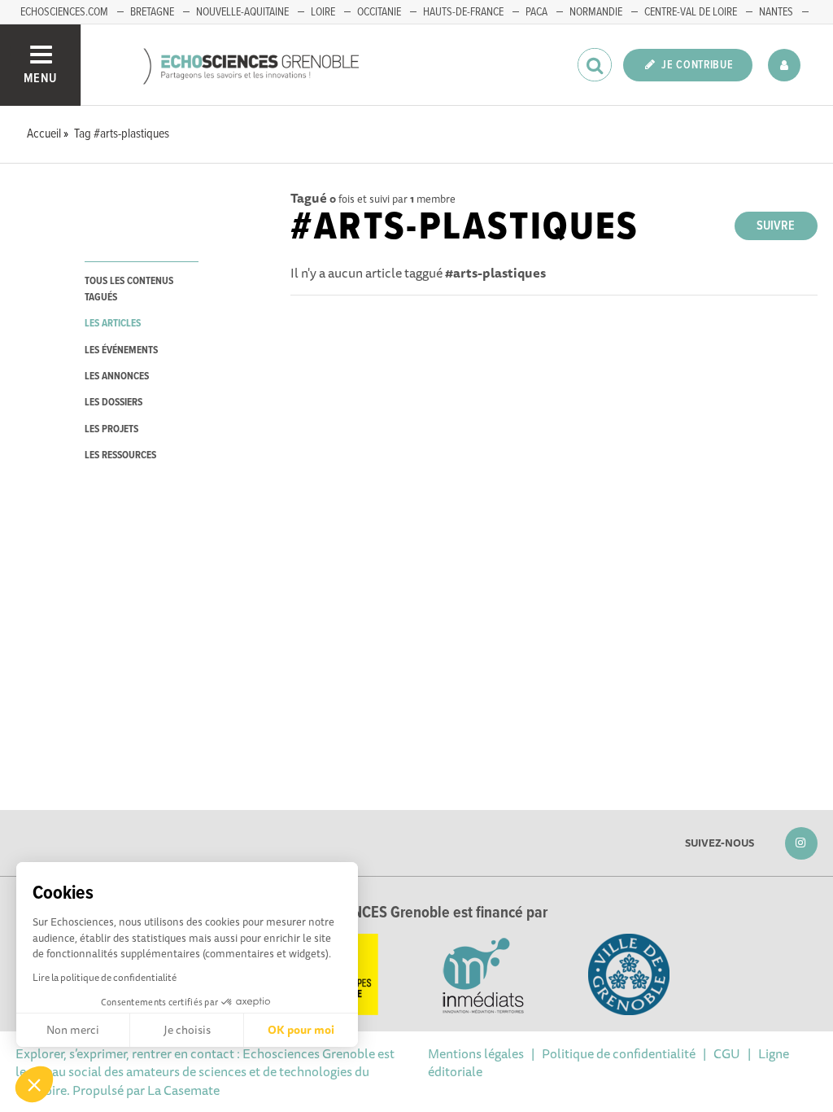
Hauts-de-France (463, 12)
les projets (111, 429)
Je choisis (187, 1030)
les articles (113, 324)
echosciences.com (64, 12)
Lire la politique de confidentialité (105, 977)
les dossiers (113, 402)
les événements (121, 350)
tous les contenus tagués (129, 289)
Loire (323, 12)
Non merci (72, 1030)
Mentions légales (476, 1053)
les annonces (117, 376)
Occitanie (379, 12)
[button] (34, 1084)
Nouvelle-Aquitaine (242, 12)
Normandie (595, 12)
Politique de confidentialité (619, 1053)
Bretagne (152, 12)
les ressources (120, 455)
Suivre (776, 225)
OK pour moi (301, 1030)
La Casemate (183, 1090)
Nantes (776, 12)
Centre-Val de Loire (690, 12)
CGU (726, 1053)
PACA (536, 12)
